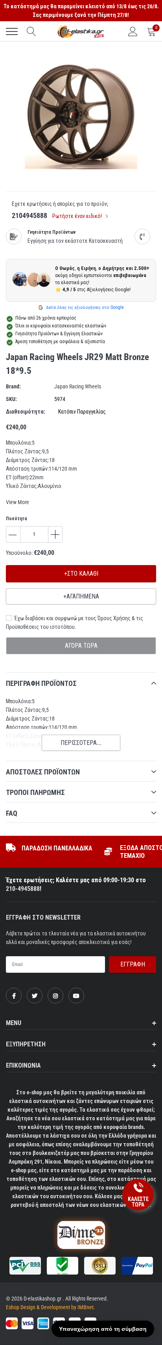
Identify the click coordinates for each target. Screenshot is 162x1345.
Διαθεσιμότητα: (25, 411)
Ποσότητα (16, 518)
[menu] (12, 31)
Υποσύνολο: (19, 553)
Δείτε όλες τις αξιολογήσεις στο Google (84, 307)
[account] (133, 31)
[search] (31, 31)
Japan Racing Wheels (77, 386)
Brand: (13, 386)
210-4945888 (23, 888)
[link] (14, 995)
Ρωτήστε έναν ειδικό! (77, 216)
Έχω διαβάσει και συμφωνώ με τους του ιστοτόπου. (74, 622)
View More (17, 502)
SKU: (11, 399)
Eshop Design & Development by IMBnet (50, 1307)
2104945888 (29, 215)
